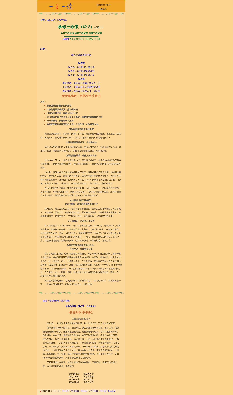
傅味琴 (66, 39)
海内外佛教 (54, 300)
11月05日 (84, 391)
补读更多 (112, 391)
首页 (42, 20)
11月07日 (65, 391)
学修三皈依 (62, 20)
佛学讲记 (51, 20)
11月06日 (75, 391)
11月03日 (103, 391)
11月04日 (94, 391)
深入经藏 (65, 300)
